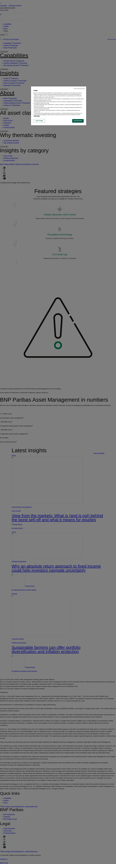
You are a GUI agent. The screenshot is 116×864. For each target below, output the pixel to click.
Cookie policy (36, 116)
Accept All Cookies (78, 120)
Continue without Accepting (79, 88)
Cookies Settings (39, 120)
